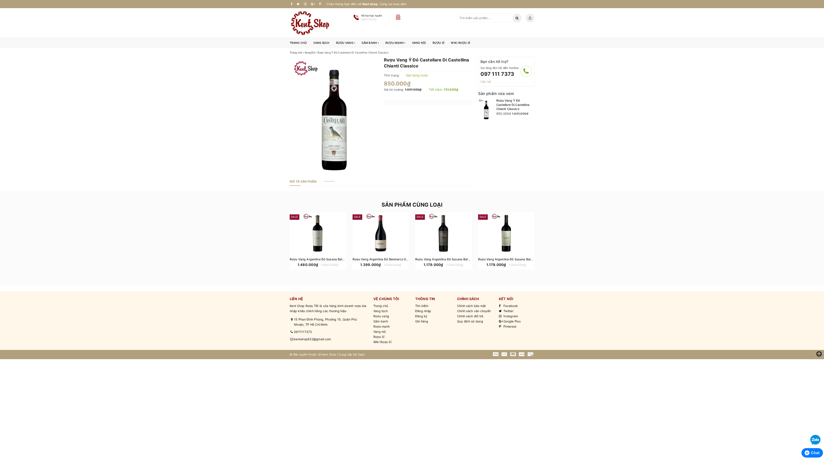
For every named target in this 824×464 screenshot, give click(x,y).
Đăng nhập (423, 311)
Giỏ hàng (421, 321)
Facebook (510, 306)
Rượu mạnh (394, 42)
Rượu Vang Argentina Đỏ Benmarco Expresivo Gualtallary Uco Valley (402, 259)
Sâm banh (370, 42)
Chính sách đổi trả (470, 316)
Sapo (361, 354)
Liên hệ (485, 81)
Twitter (508, 311)
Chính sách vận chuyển (474, 311)
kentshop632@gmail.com (312, 339)
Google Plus (512, 321)
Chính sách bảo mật (471, 306)
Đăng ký (421, 316)
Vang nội (419, 42)
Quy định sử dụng (470, 321)
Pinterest (510, 326)
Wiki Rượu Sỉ (460, 42)
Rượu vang (345, 42)
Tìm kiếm (421, 306)
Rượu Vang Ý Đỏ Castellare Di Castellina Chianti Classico (512, 105)
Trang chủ (298, 42)
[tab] (303, 181)
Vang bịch (321, 42)
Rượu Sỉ (439, 42)
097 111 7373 (497, 74)
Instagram (510, 316)
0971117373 (303, 332)
